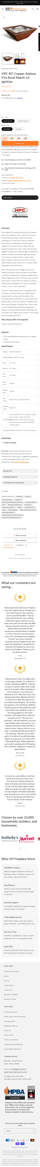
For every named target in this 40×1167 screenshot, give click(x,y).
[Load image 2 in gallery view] (20, 58)
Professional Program (11, 971)
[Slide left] (15, 849)
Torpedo (19, 129)
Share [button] (6, 491)
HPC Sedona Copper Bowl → (15, 504)
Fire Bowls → (19, 496)
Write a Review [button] (21, 535)
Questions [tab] (20, 545)
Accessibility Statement (12, 1049)
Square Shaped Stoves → (8, 512)
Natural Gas (8, 121)
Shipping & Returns (11, 1026)
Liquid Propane (23, 121)
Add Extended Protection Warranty (15, 135)
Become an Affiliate (11, 994)
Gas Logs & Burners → (31, 502)
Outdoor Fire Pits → (30, 507)
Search (6, 976)
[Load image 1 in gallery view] (7, 58)
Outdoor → (20, 507)
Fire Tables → (18, 499)
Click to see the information (12, 324)
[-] (5, 138)
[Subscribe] (33, 1130)
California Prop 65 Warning (13, 1044)
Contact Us (8, 990)
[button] (2, 9)
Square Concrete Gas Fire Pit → (28, 510)
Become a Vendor (10, 999)
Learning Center (9, 1021)
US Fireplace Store (22, 1147)
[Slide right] (24, 849)
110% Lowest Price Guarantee (14, 1016)
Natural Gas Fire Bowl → (8, 507)
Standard (7, 129)
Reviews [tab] (7, 545)
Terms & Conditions (11, 1040)
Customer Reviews (10, 1012)
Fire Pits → (28, 496)
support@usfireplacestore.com (19, 180)
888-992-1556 (17, 178)
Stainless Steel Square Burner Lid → (11, 517)
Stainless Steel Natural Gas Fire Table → (13, 515)
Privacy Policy (9, 1035)
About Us (7, 1030)
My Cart (7, 981)
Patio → (4, 510)
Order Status (8, 985)
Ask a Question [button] (21, 540)
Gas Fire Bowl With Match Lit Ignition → (12, 502)
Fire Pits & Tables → (7, 499)
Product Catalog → (13, 510)
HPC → (4, 504)
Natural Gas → (28, 504)
